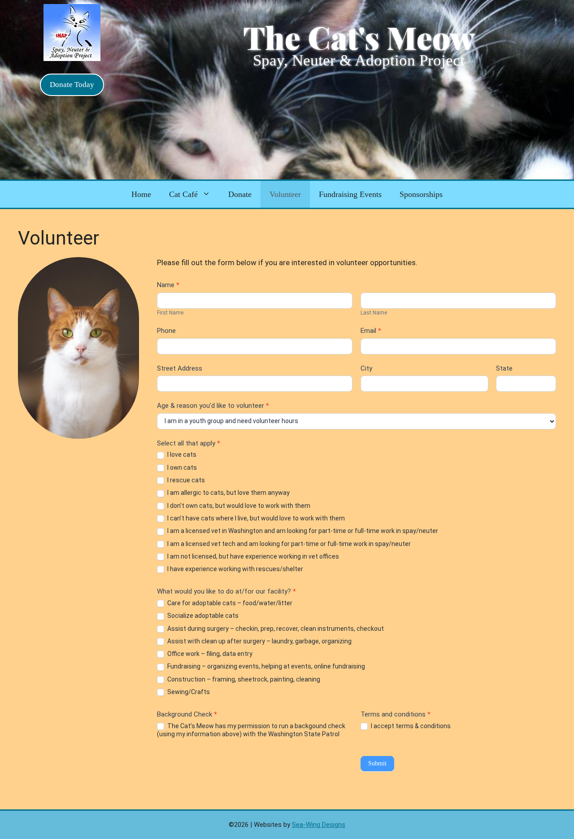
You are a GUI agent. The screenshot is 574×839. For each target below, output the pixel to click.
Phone (166, 331)
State (504, 368)
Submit (377, 763)
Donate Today (72, 84)
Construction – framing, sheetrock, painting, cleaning (243, 679)
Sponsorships (421, 194)
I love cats (181, 454)
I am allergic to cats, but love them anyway (228, 492)
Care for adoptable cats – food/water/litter (229, 603)
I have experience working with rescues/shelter (234, 568)
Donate (240, 194)
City (366, 368)
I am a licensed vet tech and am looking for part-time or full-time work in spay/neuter (288, 543)
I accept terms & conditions (410, 726)
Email (371, 331)
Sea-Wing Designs (318, 825)
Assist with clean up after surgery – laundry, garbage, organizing (259, 641)
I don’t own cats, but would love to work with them (238, 505)
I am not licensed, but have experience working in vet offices (252, 556)
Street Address (179, 368)
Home (141, 194)
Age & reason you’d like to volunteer (213, 406)
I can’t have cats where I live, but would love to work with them (255, 518)
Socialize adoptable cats (202, 615)
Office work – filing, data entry (209, 653)
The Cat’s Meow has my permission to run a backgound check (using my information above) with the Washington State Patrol (251, 730)
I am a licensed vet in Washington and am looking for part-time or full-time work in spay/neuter (302, 530)
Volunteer (285, 194)
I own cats (181, 467)
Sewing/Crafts (188, 691)
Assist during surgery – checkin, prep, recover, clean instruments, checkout (275, 628)
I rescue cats (185, 480)
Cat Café (183, 194)
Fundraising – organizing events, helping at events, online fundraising (265, 666)
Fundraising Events (350, 194)
